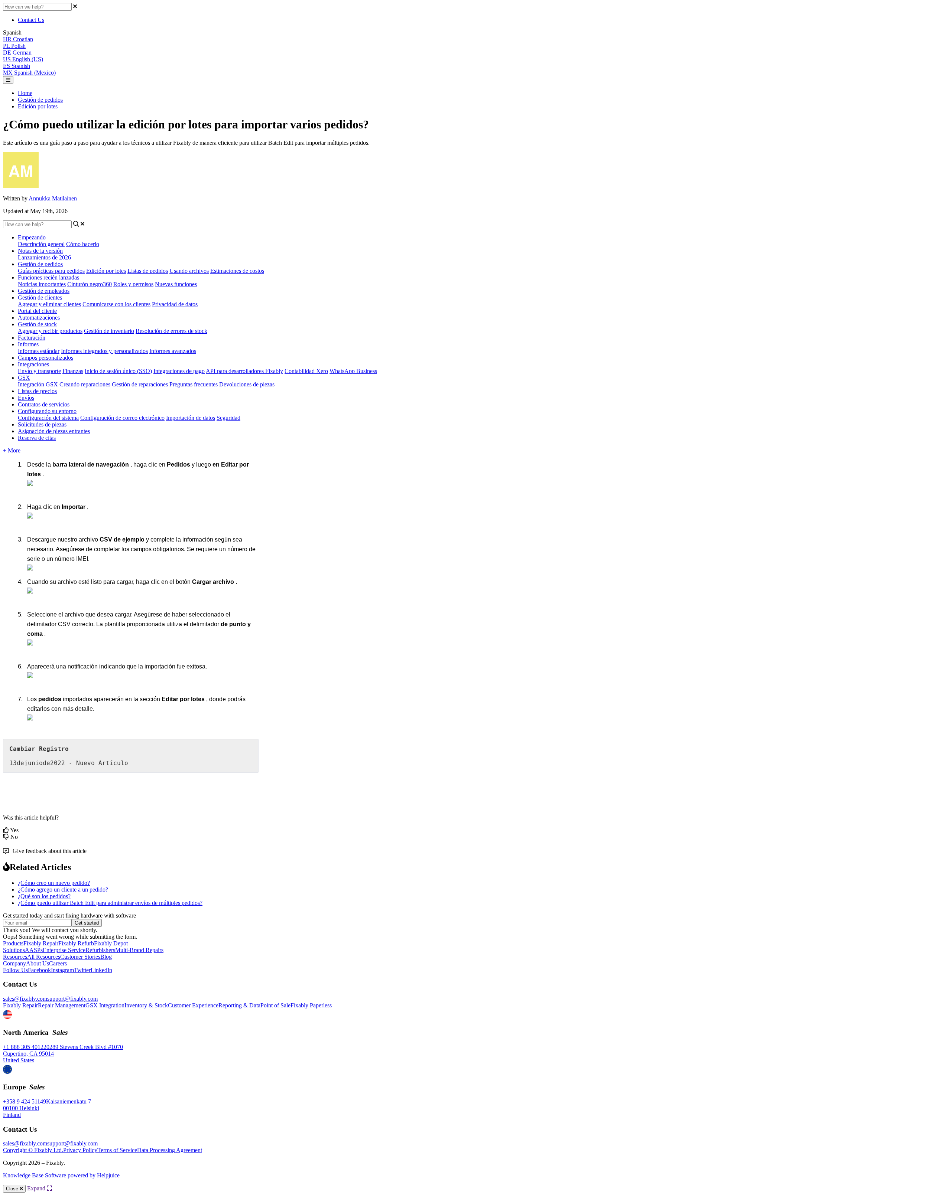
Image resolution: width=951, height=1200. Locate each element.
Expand (37, 1188)
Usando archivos (189, 271)
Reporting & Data (239, 1005)
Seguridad (228, 418)
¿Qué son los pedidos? (44, 896)
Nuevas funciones (176, 284)
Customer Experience (193, 1005)
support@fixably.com (72, 998)
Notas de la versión (40, 251)
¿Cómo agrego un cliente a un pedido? (63, 889)
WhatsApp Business (353, 371)
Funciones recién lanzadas (48, 277)
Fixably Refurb (76, 943)
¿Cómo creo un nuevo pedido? (54, 883)
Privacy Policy (80, 1150)
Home (25, 93)
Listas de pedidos (147, 271)
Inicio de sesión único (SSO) (118, 371)
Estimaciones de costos (237, 271)
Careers (58, 963)
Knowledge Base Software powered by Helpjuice (61, 1175)
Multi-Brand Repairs (139, 950)
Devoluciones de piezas (247, 384)
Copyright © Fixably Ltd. (33, 1150)
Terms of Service (117, 1150)
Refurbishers (100, 950)
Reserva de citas (37, 438)
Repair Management (61, 1005)
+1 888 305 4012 (23, 1047)
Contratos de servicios (43, 404)
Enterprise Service (64, 950)
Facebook (39, 970)
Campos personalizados (45, 357)
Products (13, 943)
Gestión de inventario (109, 331)
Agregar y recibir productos (50, 331)
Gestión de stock (37, 324)
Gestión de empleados (43, 291)
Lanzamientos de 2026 (44, 257)
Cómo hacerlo (82, 244)
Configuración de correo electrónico (122, 418)
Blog (106, 957)
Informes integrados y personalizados (104, 351)
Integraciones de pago (179, 371)
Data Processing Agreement (169, 1150)
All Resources (43, 957)
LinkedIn (101, 970)
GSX (24, 378)
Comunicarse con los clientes (116, 304)
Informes (28, 344)
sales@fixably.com (25, 998)
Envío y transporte (39, 371)
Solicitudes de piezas (42, 424)
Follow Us (15, 970)
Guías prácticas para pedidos (51, 271)
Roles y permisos (133, 284)
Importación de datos (190, 418)
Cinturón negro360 (89, 284)
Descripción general (41, 244)
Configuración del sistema (48, 418)
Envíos (26, 398)
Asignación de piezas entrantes (54, 431)
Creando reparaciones (84, 384)
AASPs (34, 950)
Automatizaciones (39, 317)
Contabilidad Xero (306, 371)
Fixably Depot (111, 943)
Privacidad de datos (175, 304)
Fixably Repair (40, 943)
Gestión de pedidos (40, 100)
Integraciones (33, 364)
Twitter (82, 970)
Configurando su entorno (47, 411)
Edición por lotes (38, 106)
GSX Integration (104, 1005)
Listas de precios (37, 391)
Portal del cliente (37, 311)
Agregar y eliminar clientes (49, 304)
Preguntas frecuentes (193, 384)
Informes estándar (38, 351)
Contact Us (31, 20)
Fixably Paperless (311, 1005)
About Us (37, 963)
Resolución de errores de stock (171, 331)
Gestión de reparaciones (140, 384)
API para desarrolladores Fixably (244, 371)
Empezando (32, 237)
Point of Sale (275, 1005)
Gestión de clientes (40, 297)
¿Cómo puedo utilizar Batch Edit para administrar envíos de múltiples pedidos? (110, 903)
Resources (15, 957)
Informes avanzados (172, 351)
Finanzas (72, 371)
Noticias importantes (42, 284)
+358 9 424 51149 (24, 1101)
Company (14, 963)
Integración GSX (38, 384)
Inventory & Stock (146, 1005)
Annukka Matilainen (53, 198)
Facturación (31, 337)
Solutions (14, 950)
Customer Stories (80, 957)
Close (13, 1188)
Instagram (62, 970)
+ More (11, 450)
